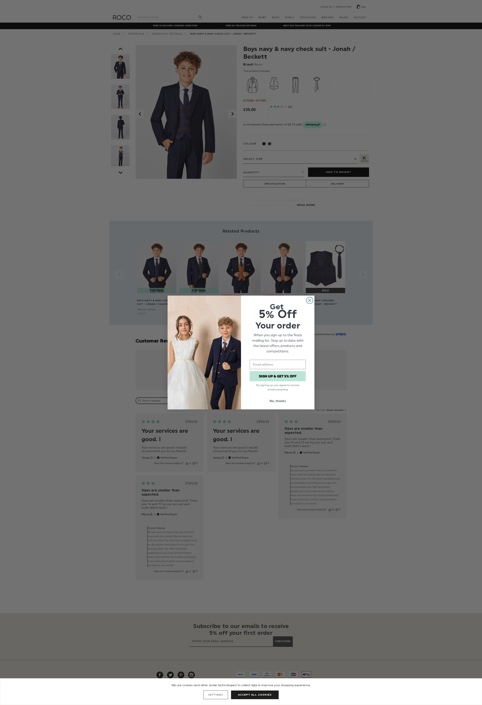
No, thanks (278, 401)
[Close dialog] (309, 300)
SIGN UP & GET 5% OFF (278, 376)
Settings (215, 694)
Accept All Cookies (255, 694)
